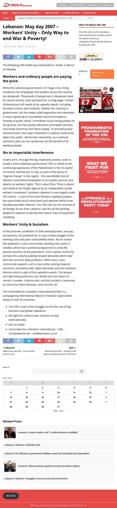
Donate (92, 5)
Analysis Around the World (25, 13)
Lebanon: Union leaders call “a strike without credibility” (48, 432)
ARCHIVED (11, 495)
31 (58, 406)
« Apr (55, 410)
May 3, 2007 (12, 46)
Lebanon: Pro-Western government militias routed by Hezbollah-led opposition (46, 453)
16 (43, 397)
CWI (22, 46)
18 (74, 397)
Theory (63, 5)
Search (6, 367)
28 (11, 406)
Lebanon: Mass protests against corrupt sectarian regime (49, 466)
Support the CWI (71, 13)
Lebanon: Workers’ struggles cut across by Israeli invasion (36, 478)
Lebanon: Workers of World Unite (22, 445)
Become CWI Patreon (98, 74)
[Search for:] (100, 18)
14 (11, 397)
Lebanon (32, 46)
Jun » (61, 410)
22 (27, 401)
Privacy (106, 5)
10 (58, 392)
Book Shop (78, 5)
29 (27, 406)
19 (90, 397)
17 (58, 397)
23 (43, 401)
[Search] (82, 371)
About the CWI (52, 13)
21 (11, 401)
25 (74, 401)
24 (58, 401)
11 (74, 392)
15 (27, 397)
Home (4, 13)
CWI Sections (89, 13)
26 (90, 401)
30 (43, 406)
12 (90, 392)
